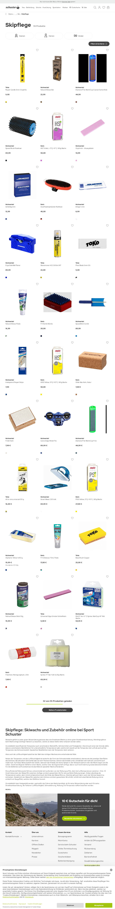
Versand (87, 844)
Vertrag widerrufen (92, 865)
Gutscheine (63, 853)
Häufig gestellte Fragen (93, 836)
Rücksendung (89, 848)
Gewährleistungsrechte (93, 861)
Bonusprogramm (65, 836)
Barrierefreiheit (90, 857)
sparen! (72, 2)
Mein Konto (62, 840)
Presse (34, 857)
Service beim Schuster (67, 844)
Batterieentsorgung (66, 861)
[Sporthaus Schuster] (13, 7)
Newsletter (36, 853)
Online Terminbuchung (67, 848)
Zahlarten (88, 853)
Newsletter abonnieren (73, 818)
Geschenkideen (64, 857)
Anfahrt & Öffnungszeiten (95, 840)
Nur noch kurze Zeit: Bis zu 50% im (51, 2)
